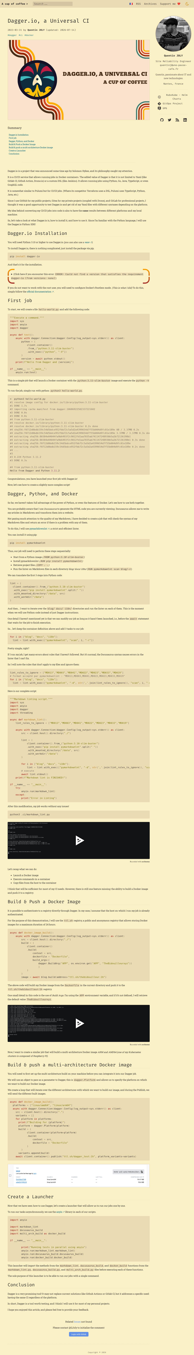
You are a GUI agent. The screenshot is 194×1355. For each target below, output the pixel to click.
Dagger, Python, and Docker (21, 141)
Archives (150, 4)
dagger (13, 35)
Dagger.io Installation (19, 134)
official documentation (39, 291)
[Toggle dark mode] (187, 4)
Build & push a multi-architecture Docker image (31, 147)
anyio (59, 1211)
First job (12, 138)
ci (21, 35)
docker (30, 35)
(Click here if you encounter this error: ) (77, 276)
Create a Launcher (17, 150)
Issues (77, 1321)
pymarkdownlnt (38, 528)
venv (87, 242)
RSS (138, 4)
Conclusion (14, 153)
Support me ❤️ (170, 4)
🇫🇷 (131, 4)
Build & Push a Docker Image (22, 144)
